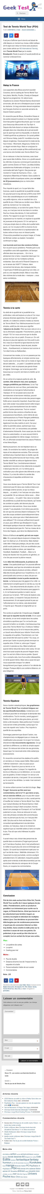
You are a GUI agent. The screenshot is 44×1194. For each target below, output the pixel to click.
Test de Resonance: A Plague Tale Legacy (17, 1107)
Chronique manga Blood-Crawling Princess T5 (18, 1112)
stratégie (5, 1174)
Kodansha (26, 1163)
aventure (36, 1154)
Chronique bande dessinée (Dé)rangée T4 (17, 1110)
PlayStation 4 (34, 1165)
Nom (6, 1040)
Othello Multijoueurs (10, 1132)
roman (23, 1168)
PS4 (26, 987)
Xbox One (18, 989)
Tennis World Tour (8, 989)
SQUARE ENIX (34, 1171)
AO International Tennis (28, 48)
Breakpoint (18, 987)
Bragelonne (28, 1157)
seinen (5, 1171)
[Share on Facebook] (6, 37)
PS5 (18, 1168)
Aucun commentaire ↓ (29, 30)
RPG (27, 1169)
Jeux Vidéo (22, 985)
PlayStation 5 (7, 1169)
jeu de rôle (15, 1163)
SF (9, 1171)
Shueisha (14, 1171)
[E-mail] (27, 1184)
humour (7, 1162)
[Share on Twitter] (11, 37)
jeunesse (20, 1163)
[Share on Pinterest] (16, 37)
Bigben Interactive (8, 987)
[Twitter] (18, 1184)
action (13, 1153)
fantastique (22, 1159)
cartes (34, 1157)
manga (10, 1165)
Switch (30, 987)
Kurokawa (35, 1162)
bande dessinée (15, 1156)
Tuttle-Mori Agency (22, 1174)
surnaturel (10, 1174)
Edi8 (39, 1156)
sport (26, 1171)
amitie (18, 1154)
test (14, 1173)
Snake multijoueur (9, 1127)
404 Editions (6, 1154)
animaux (29, 1154)
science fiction (34, 1168)
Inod (18, 30)
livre (4, 1166)
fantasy (34, 1159)
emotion (13, 1160)
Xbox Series (23, 1177)
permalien (6, 991)
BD (23, 1156)
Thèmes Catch (28, 1191)
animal (23, 1154)
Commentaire (9, 1011)
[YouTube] (22, 1184)
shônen (21, 1170)
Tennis (35, 987)
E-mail (7, 1048)
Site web (7, 1056)
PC (23, 987)
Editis (6, 1159)
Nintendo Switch (20, 1166)
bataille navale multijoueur (12, 1136)
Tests (28, 985)
